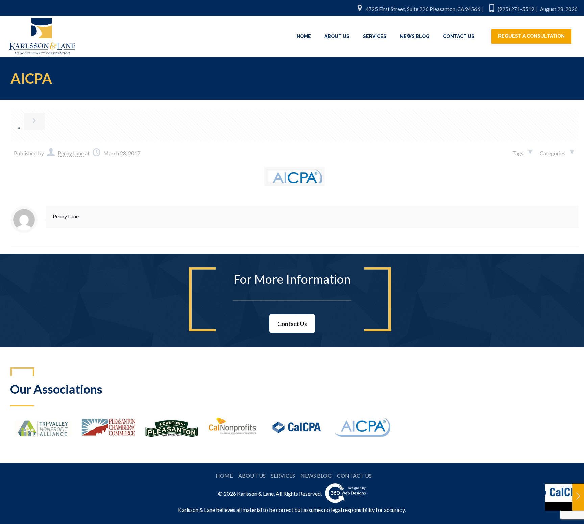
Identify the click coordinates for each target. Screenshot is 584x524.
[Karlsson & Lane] (42, 33)
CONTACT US (354, 475)
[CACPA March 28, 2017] (564, 497)
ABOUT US (252, 475)
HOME (224, 475)
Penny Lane (71, 153)
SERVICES (283, 475)
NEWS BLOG (316, 475)
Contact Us (292, 323)
